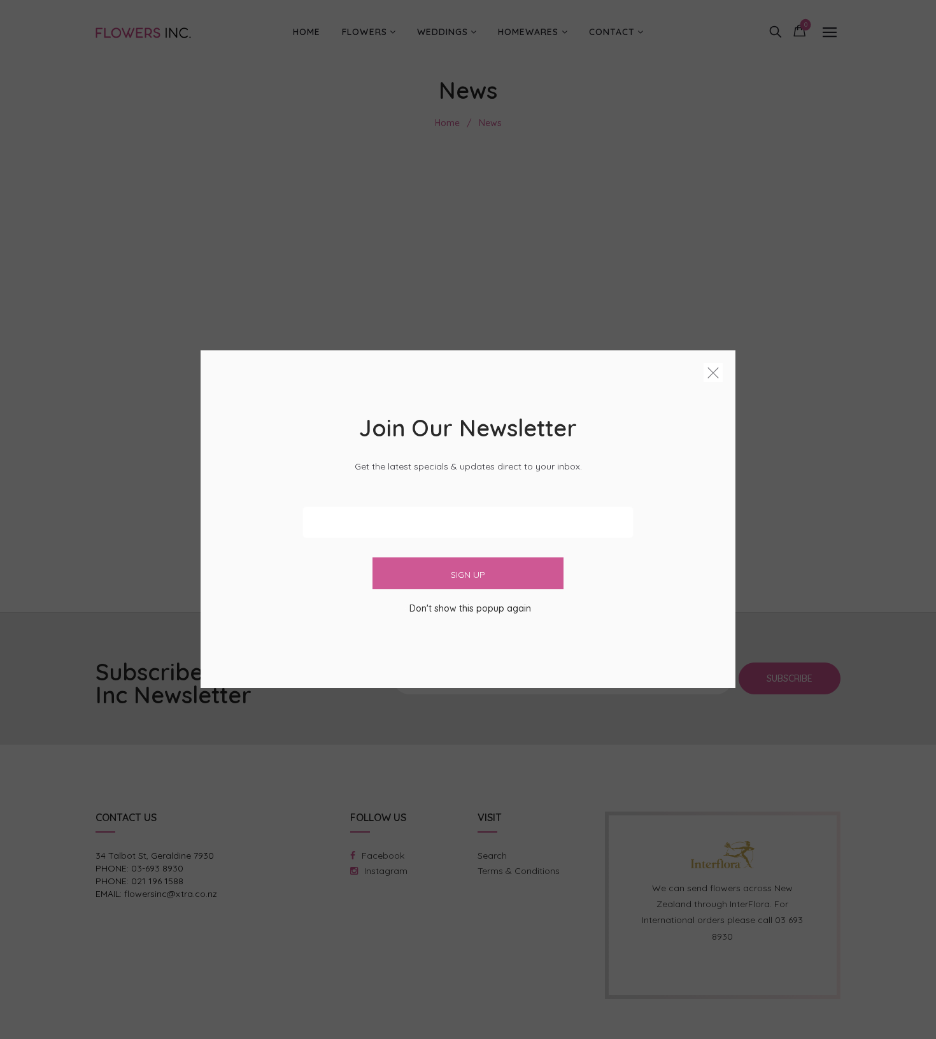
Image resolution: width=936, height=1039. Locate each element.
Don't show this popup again (470, 609)
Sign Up (468, 575)
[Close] (713, 375)
